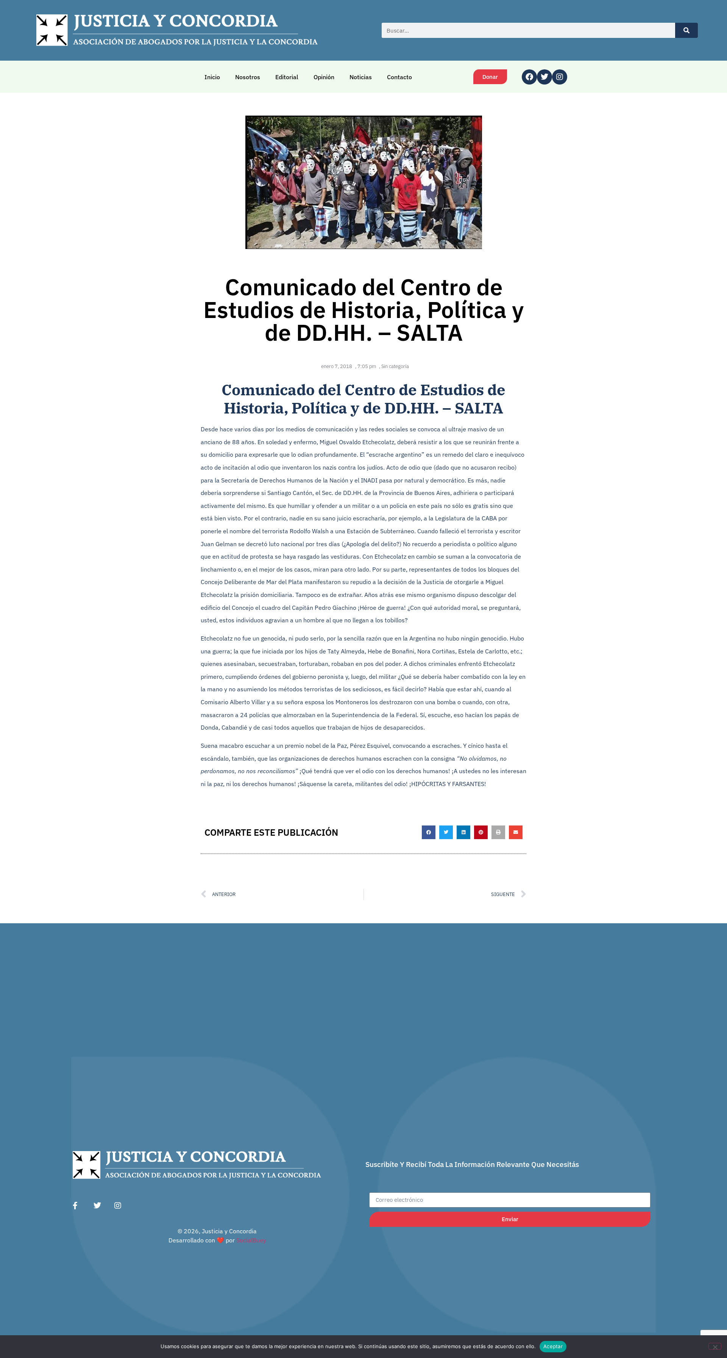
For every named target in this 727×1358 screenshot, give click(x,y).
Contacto (399, 77)
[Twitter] (544, 77)
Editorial (286, 77)
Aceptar (553, 1346)
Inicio (212, 77)
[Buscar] (686, 30)
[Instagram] (559, 77)
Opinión (324, 77)
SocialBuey (251, 1240)
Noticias (360, 77)
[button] (428, 832)
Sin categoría (395, 366)
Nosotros (247, 77)
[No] (714, 1346)
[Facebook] (529, 77)
